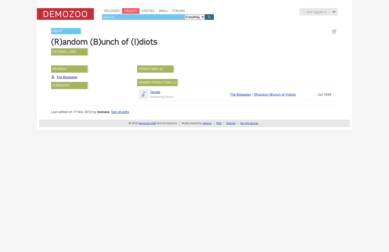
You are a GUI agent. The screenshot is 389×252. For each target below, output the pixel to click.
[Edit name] (334, 31)
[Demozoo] (65, 14)
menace (103, 112)
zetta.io (207, 123)
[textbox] (143, 17)
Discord (230, 123)
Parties (148, 11)
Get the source (249, 123)
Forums (178, 11)
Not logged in (317, 12)
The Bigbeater (67, 77)
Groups (130, 11)
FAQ (219, 123)
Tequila (155, 92)
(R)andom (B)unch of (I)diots (275, 94)
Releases (112, 11)
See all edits (120, 112)
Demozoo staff (147, 123)
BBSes (163, 11)
